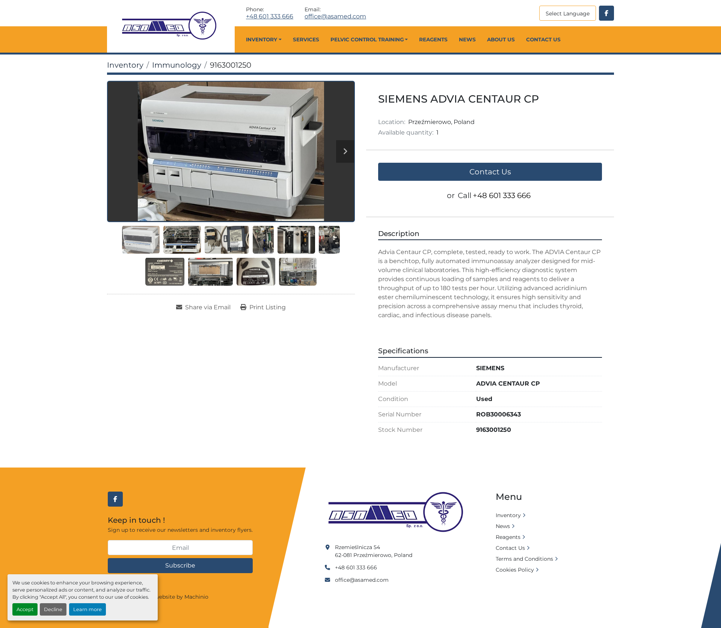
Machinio (196, 596)
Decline (53, 609)
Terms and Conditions (524, 558)
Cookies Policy (515, 569)
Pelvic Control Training (367, 39)
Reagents (433, 39)
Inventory (261, 39)
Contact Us (543, 39)
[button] (263, 39)
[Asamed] (398, 512)
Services (306, 39)
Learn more (87, 609)
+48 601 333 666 (269, 17)
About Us (501, 39)
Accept (25, 609)
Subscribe (180, 565)
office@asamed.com (335, 17)
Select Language (568, 13)
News (467, 39)
